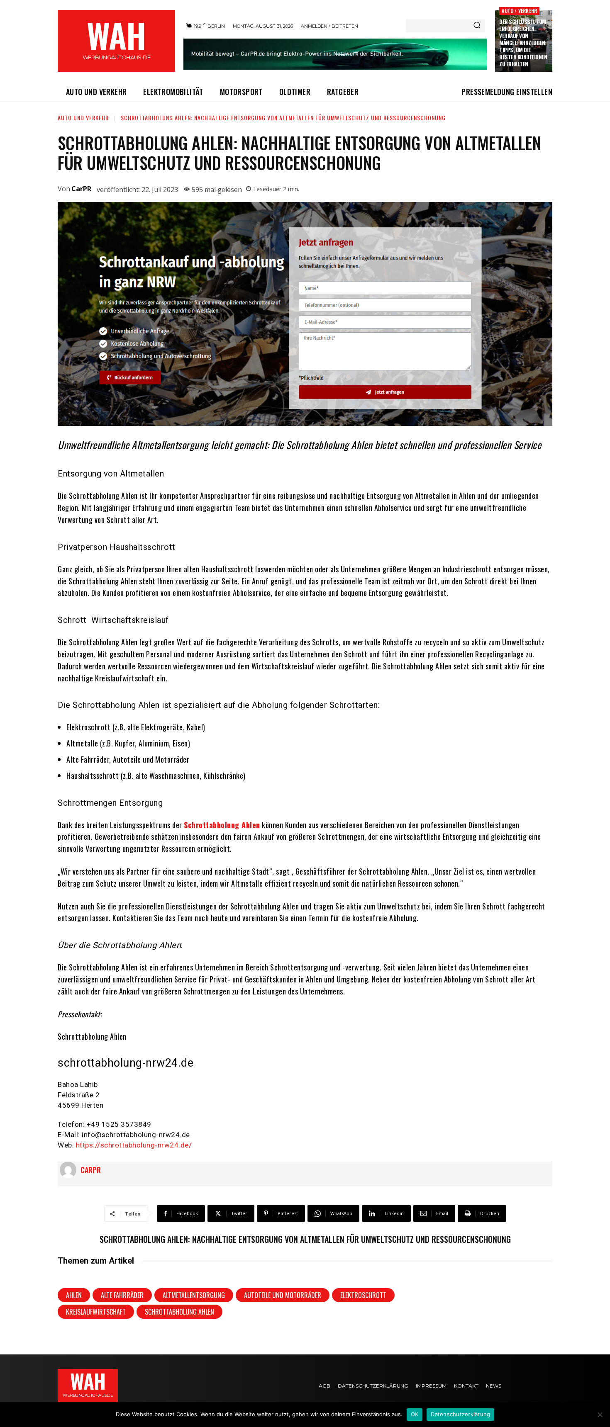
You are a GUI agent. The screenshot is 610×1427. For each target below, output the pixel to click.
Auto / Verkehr (519, 10)
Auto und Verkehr (83, 117)
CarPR (81, 188)
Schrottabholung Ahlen (222, 824)
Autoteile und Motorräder (282, 1295)
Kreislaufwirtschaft (96, 1312)
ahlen (74, 1295)
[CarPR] (70, 1170)
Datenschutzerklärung (460, 1414)
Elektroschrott (363, 1295)
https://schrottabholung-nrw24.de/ (134, 1145)
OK (415, 1414)
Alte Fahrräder (122, 1295)
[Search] (477, 25)
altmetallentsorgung (194, 1295)
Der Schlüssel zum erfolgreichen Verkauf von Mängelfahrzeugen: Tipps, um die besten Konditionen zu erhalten (523, 42)
